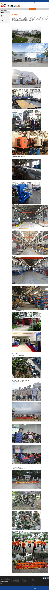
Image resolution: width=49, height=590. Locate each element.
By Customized (13, 585)
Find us (2, 19)
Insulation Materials (24, 582)
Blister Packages (24, 578)
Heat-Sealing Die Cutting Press (15, 581)
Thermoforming (17, 8)
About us (32, 8)
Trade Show (2, 15)
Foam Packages (24, 579)
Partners (2, 16)
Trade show (33, 580)
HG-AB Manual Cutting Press (15, 579)
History (33, 578)
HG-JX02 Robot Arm (13, 582)
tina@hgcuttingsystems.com (4, 584)
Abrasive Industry (24, 585)
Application (25, 8)
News (46, 8)
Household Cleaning (24, 580)
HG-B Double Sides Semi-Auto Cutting (16, 580)
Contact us (39, 8)
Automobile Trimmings (24, 581)
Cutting (9, 8)
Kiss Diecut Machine (13, 578)
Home (3, 8)
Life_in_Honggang (15, 353)
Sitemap (2, 20)
